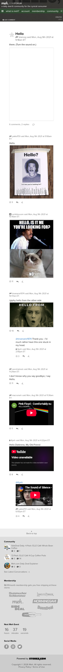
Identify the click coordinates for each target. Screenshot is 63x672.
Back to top (31, 533)
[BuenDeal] (45, 607)
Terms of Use (39, 667)
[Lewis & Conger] (45, 594)
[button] (2, 11)
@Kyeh (19, 482)
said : (30, 137)
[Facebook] (6, 646)
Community (9, 541)
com (11, 3)
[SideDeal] (17, 607)
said (31, 350)
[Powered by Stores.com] (31, 659)
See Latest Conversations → (17, 571)
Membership (10, 580)
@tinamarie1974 (24, 339)
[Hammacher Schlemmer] (17, 594)
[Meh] (5, 2)
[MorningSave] (45, 601)
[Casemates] (31, 614)
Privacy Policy (24, 667)
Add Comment (9, 20)
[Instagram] (13, 646)
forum (18, 3)
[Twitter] (19, 646)
